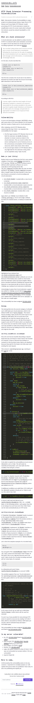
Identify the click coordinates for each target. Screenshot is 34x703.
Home (2, 6)
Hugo (24, 694)
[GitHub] (2, 693)
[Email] (9, 693)
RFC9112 (24, 45)
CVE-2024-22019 (27, 301)
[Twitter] (6, 693)
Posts (7, 6)
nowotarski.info (9, 3)
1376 (5, 351)
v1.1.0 (20, 645)
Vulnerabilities (15, 6)
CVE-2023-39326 (27, 627)
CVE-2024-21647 (18, 641)
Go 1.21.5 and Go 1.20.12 (14, 629)
